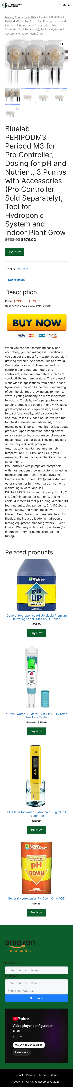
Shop (18, 17)
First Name (12, 963)
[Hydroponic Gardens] (12, 5)
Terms (42, 1075)
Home (9, 17)
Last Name (12, 976)
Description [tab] (16, 280)
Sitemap (54, 1075)
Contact (18, 1075)
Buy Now (14, 251)
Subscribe (36, 998)
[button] (62, 44)
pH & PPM (30, 17)
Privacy (30, 1075)
